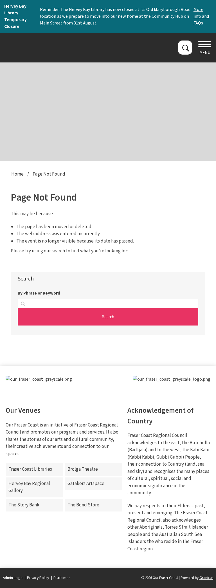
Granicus (206, 578)
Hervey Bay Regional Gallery (29, 487)
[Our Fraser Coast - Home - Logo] (40, 47)
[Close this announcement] (209, 6)
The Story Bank (23, 505)
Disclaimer (61, 578)
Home (17, 174)
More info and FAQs (201, 16)
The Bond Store (83, 505)
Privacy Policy (38, 578)
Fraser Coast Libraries (30, 469)
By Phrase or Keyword (39, 293)
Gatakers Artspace (86, 483)
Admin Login (12, 578)
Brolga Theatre (83, 469)
